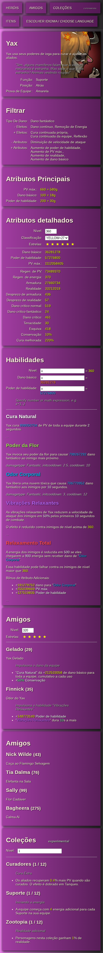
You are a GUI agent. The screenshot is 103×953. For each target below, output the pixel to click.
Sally (12, 790)
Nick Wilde (19, 754)
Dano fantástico (42, 121)
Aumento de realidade (47, 155)
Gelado (14, 649)
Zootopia (17, 922)
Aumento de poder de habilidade (55, 148)
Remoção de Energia (71, 127)
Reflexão (80, 136)
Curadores (18, 864)
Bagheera (17, 808)
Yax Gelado (14, 658)
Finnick (15, 689)
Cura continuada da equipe (51, 136)
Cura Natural (26, 672)
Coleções (21, 840)
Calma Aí (13, 817)
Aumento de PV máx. (47, 151)
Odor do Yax (15, 698)
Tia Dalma (18, 772)
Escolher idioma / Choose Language (60, 21)
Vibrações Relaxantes (33, 720)
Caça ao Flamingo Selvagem (28, 763)
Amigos (18, 619)
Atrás (40, 85)
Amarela (42, 91)
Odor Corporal (64, 585)
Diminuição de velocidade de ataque (58, 142)
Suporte (42, 80)
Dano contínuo (42, 127)
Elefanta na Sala (18, 781)
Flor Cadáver (16, 799)
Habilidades (25, 360)
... (7, 436)
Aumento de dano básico (50, 159)
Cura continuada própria (49, 132)
